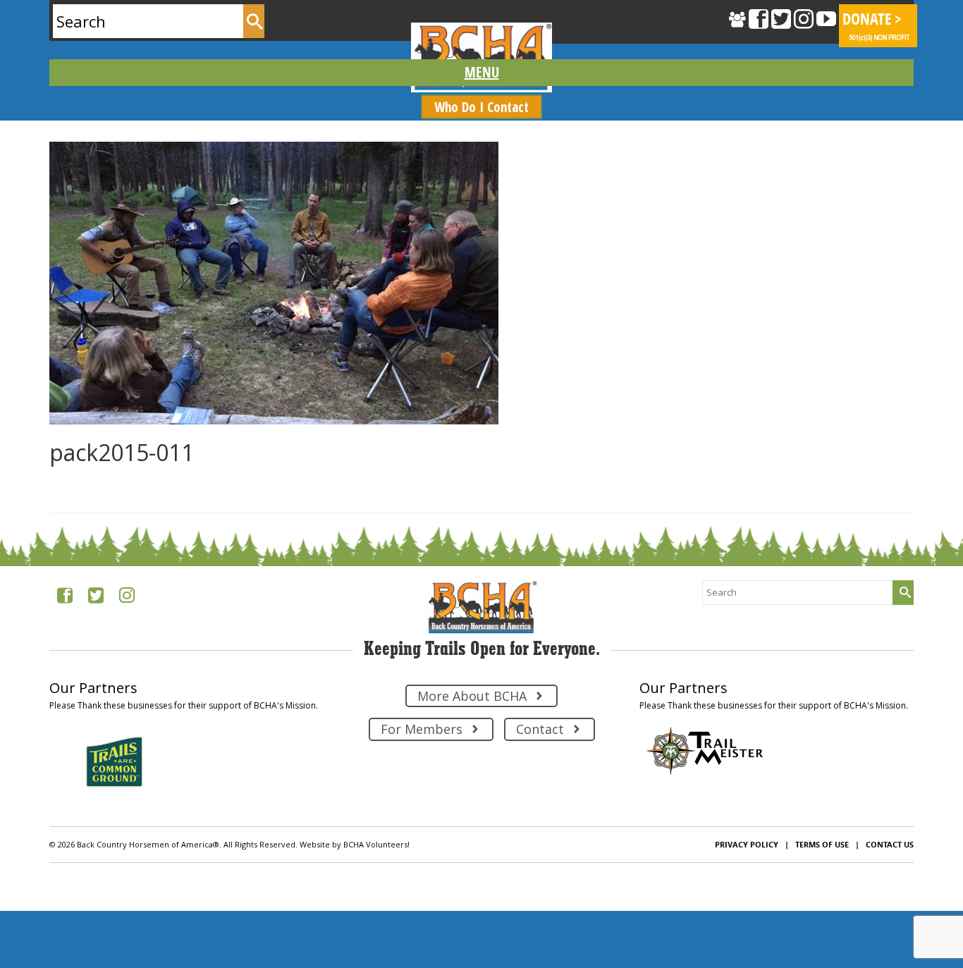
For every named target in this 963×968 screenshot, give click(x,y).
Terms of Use (822, 844)
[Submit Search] (253, 21)
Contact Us (890, 844)
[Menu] (481, 72)
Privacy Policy (746, 844)
